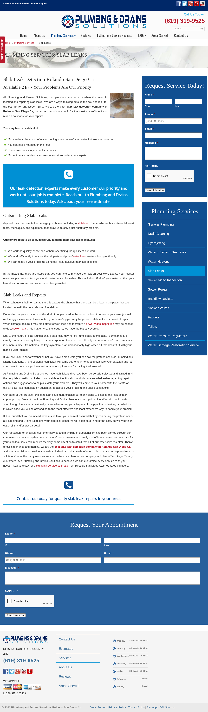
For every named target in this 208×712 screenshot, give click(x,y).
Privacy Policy (117, 707)
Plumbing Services (24, 42)
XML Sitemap (167, 707)
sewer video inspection (100, 323)
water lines (79, 256)
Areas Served (98, 707)
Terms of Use (136, 707)
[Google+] (190, 5)
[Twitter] (184, 5)
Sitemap (152, 707)
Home (6, 42)
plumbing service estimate (52, 465)
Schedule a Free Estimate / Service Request (25, 3)
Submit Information (155, 190)
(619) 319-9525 (185, 20)
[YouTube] (202, 5)
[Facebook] (178, 5)
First (147, 106)
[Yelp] (196, 5)
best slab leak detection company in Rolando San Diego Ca (92, 446)
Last (177, 106)
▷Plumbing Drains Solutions (104, 21)
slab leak (83, 223)
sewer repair (19, 328)
